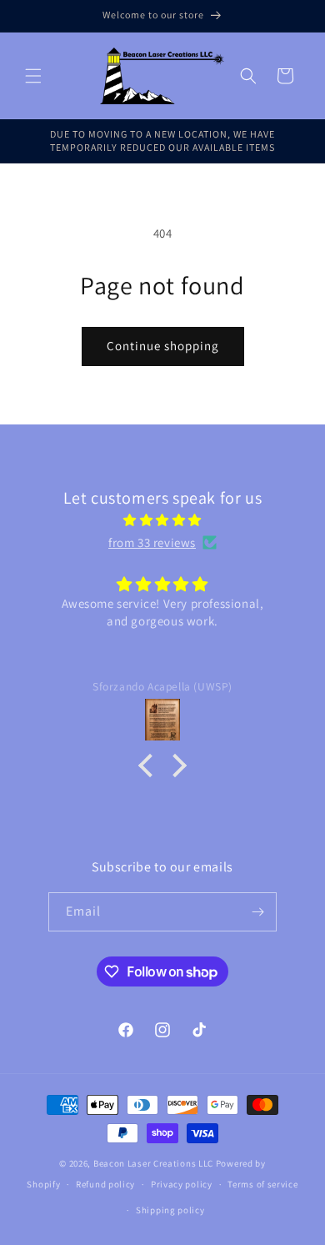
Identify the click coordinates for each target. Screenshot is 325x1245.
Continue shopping (163, 346)
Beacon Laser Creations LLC (153, 1163)
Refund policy (105, 1184)
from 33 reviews (152, 542)
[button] (33, 76)
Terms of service (263, 1184)
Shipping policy (170, 1210)
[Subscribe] (257, 911)
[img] (162, 520)
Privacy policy (181, 1184)
